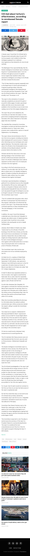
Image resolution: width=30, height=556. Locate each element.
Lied (15, 439)
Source (3, 434)
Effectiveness (9, 439)
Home (10, 548)
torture (24, 439)
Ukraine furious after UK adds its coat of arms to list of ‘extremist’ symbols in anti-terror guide (14, 499)
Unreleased (5, 441)
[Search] (28, 2)
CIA (3, 439)
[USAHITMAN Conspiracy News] (15, 2)
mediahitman (5, 25)
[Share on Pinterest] (21, 30)
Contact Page (17, 548)
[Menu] (2, 2)
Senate (19, 439)
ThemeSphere (23, 551)
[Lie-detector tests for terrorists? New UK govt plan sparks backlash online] (15, 464)
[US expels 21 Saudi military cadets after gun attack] (15, 512)
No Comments (6, 26)
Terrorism (4, 10)
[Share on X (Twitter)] (13, 30)
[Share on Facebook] (5, 30)
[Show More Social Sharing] (27, 30)
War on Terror (12, 441)
